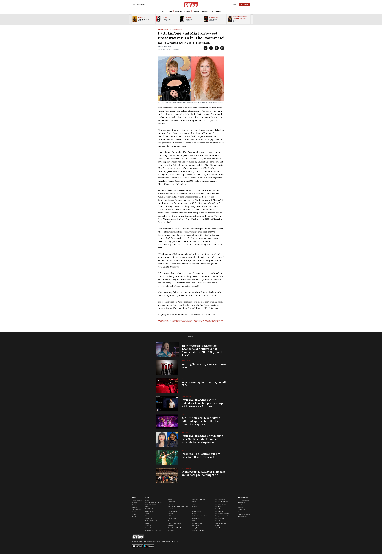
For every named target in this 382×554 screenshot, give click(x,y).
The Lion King (219, 506)
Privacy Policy (242, 517)
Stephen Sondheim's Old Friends (201, 516)
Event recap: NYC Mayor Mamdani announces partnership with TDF (203, 473)
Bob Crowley (187, 322)
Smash (194, 513)
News (162, 11)
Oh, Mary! (171, 530)
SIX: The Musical (196, 511)
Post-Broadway (136, 512)
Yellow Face (218, 528)
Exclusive (185, 432)
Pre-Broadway (136, 509)
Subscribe (244, 4)
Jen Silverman (217, 320)
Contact (240, 507)
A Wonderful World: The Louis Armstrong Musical (153, 503)
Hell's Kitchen (172, 509)
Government (186, 468)
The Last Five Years (221, 504)
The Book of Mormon (198, 530)
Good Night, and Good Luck (153, 530)
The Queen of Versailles (222, 516)
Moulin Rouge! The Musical (176, 528)
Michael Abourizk (164, 47)
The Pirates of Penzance (222, 513)
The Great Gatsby (220, 499)
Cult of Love (148, 518)
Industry (134, 502)
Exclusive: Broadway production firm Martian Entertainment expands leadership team (202, 439)
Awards (134, 517)
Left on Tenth (172, 518)
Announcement (163, 29)
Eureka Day (148, 525)
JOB (169, 516)
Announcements (137, 500)
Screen (134, 514)
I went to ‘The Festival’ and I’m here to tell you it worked (201, 455)
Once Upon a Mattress (198, 499)
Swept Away (195, 525)
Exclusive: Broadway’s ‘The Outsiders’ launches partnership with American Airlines (202, 403)
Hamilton (170, 504)
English (147, 523)
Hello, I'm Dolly (172, 511)
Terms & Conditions (244, 514)
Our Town (194, 504)
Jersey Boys (186, 361)
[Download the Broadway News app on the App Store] (137, 546)
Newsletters (217, 11)
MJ (169, 520)
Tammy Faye (195, 528)
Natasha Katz (199, 322)
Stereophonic (196, 518)
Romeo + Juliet (196, 509)
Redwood (194, 506)
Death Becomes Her (151, 520)
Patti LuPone (195, 320)
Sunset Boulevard (197, 523)
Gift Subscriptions (243, 500)
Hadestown (171, 501)
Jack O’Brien (164, 322)
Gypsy (170, 499)
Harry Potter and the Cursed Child (178, 506)
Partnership (186, 397)
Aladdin (147, 506)
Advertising (241, 509)
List (183, 379)
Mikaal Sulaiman (213, 322)
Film (183, 342)
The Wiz (217, 520)
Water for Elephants (220, 523)
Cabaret (147, 513)
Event (184, 450)
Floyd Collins (148, 528)
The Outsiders (219, 511)
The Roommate (176, 29)
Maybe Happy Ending (174, 523)
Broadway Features (182, 11)
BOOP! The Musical (150, 509)
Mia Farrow (206, 320)
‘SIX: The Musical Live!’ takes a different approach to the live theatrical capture (201, 421)
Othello (194, 501)
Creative (134, 505)
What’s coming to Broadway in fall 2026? (204, 383)
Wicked (217, 525)
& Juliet (147, 500)
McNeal (170, 525)
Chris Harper (175, 322)
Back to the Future (150, 511)
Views (170, 11)
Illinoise (170, 513)
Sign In (235, 4)
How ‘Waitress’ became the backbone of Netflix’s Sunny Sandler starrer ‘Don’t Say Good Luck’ (202, 350)
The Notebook (219, 509)
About (240, 505)
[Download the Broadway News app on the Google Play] (149, 546)
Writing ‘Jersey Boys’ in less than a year (204, 365)
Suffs (193, 520)
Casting (134, 507)
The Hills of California (221, 501)
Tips (239, 512)
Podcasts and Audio (201, 11)
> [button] (252, 19)
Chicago (147, 516)
